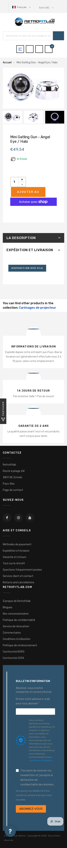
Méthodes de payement (17, 544)
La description (21, 238)
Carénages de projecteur (37, 307)
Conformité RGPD (13, 651)
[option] (33, 88)
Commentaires (12, 632)
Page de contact (13, 490)
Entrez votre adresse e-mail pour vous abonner (33, 701)
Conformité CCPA (13, 658)
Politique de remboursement (20, 645)
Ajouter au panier (28, 193)
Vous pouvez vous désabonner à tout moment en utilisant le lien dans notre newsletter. (34, 795)
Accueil (7, 62)
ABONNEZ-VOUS (31, 809)
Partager (3, 408)
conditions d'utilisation (41, 760)
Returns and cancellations (18, 582)
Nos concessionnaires (16, 613)
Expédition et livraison (30, 250)
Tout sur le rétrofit (14, 563)
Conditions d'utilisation (16, 639)
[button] (21, 7)
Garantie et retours (14, 557)
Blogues (7, 607)
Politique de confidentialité (19, 620)
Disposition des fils (27, 268)
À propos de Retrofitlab (17, 601)
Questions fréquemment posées (22, 569)
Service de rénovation (16, 626)
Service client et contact (18, 576)
